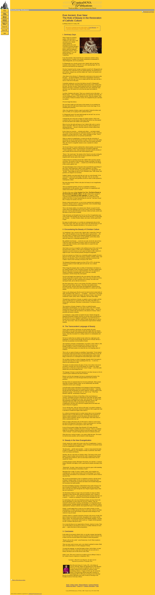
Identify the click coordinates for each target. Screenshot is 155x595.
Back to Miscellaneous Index (18, 580)
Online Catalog (74, 584)
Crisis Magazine (92, 27)
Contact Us (80, 586)
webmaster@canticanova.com (35, 593)
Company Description (89, 586)
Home (67, 584)
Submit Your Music (71, 586)
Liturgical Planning (93, 584)
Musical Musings (83, 584)
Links (97, 586)
